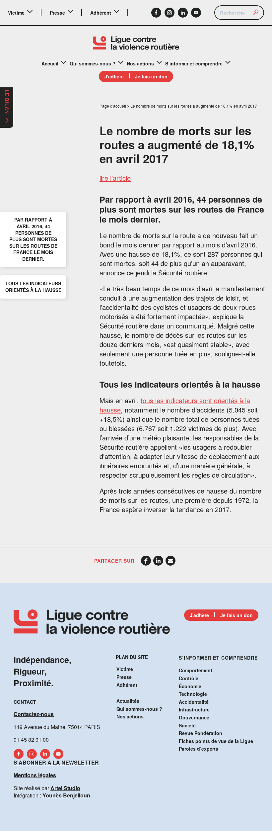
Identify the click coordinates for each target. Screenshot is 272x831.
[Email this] (170, 561)
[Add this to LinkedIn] (158, 561)
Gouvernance (194, 717)
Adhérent (100, 12)
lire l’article (115, 178)
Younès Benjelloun (66, 795)
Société (187, 725)
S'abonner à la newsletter (56, 762)
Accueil (49, 63)
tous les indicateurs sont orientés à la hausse (175, 405)
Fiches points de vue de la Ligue (216, 741)
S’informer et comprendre (194, 63)
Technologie (193, 694)
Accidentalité (194, 701)
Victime (16, 12)
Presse (57, 12)
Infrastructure (194, 709)
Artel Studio (65, 788)
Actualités (127, 700)
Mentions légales (35, 775)
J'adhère (114, 76)
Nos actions (140, 63)
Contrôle (188, 678)
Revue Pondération (200, 733)
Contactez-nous (34, 714)
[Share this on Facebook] (146, 561)
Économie (190, 686)
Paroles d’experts (198, 748)
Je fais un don (151, 76)
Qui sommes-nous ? (92, 63)
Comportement (195, 670)
